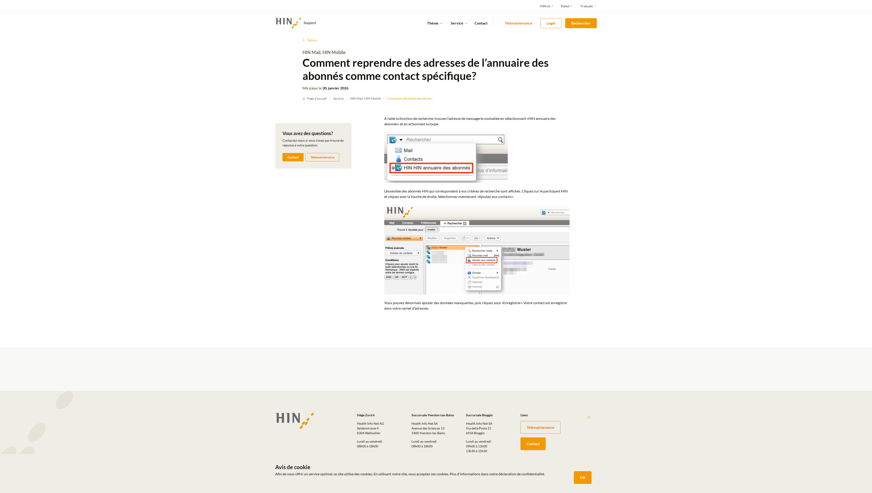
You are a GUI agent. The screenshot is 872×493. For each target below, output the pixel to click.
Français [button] (587, 6)
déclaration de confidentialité (521, 474)
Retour (312, 40)
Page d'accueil (317, 98)
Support (309, 22)
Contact (481, 23)
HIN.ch (545, 6)
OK (582, 477)
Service (338, 98)
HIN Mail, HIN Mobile (365, 98)
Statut (565, 6)
